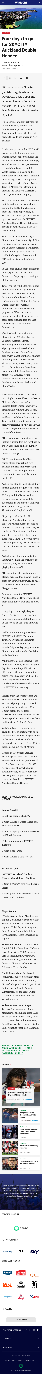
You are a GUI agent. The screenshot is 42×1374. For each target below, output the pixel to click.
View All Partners (21, 1320)
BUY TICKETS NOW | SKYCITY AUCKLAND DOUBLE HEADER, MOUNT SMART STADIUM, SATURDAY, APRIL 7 (17, 1049)
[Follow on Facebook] (30, 1330)
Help (13, 1360)
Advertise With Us (31, 1360)
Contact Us (20, 1360)
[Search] (39, 2)
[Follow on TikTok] (26, 1330)
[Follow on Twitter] (34, 1330)
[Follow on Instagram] (38, 1330)
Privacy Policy (26, 1355)
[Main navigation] (3, 2)
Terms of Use (16, 1355)
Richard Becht (9, 62)
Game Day (6, 33)
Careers (7, 1360)
